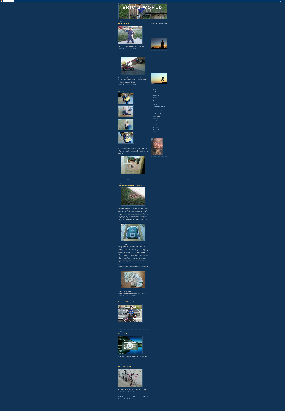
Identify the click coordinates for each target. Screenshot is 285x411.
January (155, 131)
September (155, 116)
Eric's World (143, 7)
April (154, 125)
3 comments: (133, 391)
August (155, 118)
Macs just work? (123, 333)
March (154, 127)
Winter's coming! (123, 23)
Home (133, 396)
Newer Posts (121, 396)
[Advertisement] (155, 61)
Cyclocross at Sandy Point (126, 302)
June (154, 122)
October (155, 99)
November (155, 97)
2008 (153, 93)
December (155, 95)
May (154, 123)
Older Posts (145, 396)
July (154, 120)
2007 (153, 134)
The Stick (121, 91)
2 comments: (133, 48)
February (155, 129)
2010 (153, 89)
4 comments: (133, 295)
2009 (153, 91)
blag (162, 23)
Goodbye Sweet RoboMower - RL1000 (130, 185)
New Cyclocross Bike (125, 366)
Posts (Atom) (127, 398)
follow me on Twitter (162, 31)
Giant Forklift (122, 55)
